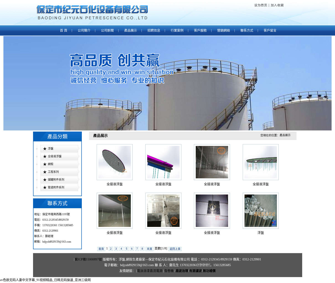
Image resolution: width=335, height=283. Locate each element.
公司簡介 (84, 30)
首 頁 (63, 30)
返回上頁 (175, 249)
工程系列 (53, 172)
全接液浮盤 (55, 156)
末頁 (149, 249)
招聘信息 (153, 30)
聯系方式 (247, 30)
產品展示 (130, 30)
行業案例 (177, 30)
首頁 (101, 249)
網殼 (50, 164)
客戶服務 (200, 30)
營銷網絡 (223, 30)
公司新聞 (107, 30)
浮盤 (50, 148)
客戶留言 (270, 30)
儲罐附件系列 (56, 179)
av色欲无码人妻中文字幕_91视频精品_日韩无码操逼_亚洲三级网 (45, 280)
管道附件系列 (56, 187)
